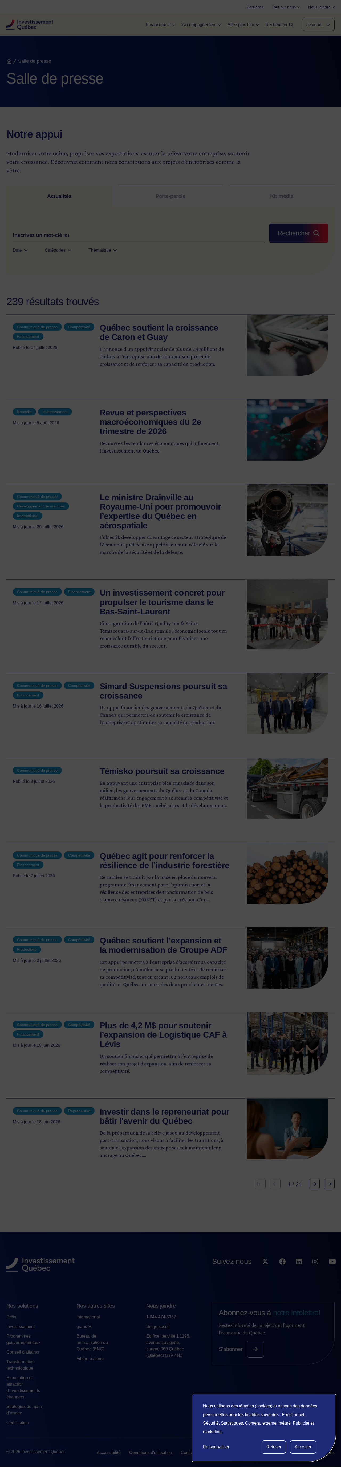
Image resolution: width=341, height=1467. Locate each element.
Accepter (303, 1447)
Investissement (20, 1326)
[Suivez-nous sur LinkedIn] (299, 1272)
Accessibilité (109, 1452)
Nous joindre (161, 1306)
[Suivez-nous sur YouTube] (332, 1272)
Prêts (11, 1317)
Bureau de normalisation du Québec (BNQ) (92, 1342)
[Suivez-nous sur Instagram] (315, 1272)
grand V (83, 1326)
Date (17, 250)
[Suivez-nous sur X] (265, 1272)
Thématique (99, 250)
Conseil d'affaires (22, 1352)
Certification (17, 1422)
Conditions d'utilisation (150, 1452)
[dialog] (264, 1428)
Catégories (55, 250)
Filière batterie (90, 1358)
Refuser (273, 1447)
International (88, 1317)
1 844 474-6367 (161, 1317)
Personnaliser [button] (216, 1447)
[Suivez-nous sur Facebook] (282, 1272)
